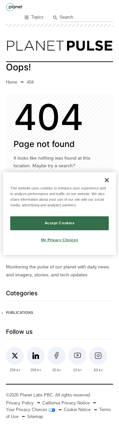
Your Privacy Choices (27, 409)
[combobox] (86, 18)
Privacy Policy (20, 403)
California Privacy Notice (66, 403)
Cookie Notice (77, 409)
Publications (19, 313)
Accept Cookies (60, 223)
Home (11, 82)
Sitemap (35, 416)
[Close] (106, 180)
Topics (37, 17)
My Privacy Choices (59, 240)
